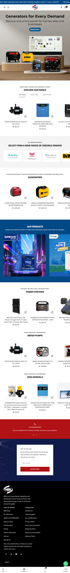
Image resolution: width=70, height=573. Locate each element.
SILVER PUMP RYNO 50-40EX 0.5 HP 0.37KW (16, 123)
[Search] (8, 7)
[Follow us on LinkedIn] (21, 554)
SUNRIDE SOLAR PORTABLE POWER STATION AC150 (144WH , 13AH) (43, 319)
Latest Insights (30, 514)
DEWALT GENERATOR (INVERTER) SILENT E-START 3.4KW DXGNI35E (42, 204)
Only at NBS (47, 94)
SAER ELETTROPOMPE (11, 518)
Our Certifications (31, 518)
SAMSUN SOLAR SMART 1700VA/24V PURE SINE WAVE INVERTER (42, 124)
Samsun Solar (8, 522)
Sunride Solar (8, 525)
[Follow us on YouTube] (16, 554)
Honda (6, 529)
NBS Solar (7, 511)
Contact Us (29, 511)
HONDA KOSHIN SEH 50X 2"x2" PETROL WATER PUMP (42, 362)
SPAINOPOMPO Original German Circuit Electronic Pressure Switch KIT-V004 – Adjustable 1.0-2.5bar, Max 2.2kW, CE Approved (16, 406)
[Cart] (65, 7)
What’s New (34, 94)
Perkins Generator (10, 532)
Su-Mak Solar (8, 514)
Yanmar (6, 536)
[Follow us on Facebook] (6, 554)
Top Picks (22, 94)
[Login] (61, 7)
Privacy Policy (30, 522)
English (7, 562)
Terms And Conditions (32, 525)
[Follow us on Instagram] (11, 554)
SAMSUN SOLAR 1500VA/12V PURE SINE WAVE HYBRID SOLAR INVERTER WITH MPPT (43, 405)
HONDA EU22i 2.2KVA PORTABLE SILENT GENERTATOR (16, 204)
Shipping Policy (30, 529)
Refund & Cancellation (32, 532)
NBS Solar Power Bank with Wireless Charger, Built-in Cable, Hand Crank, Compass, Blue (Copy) (16, 320)
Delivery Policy (30, 536)
